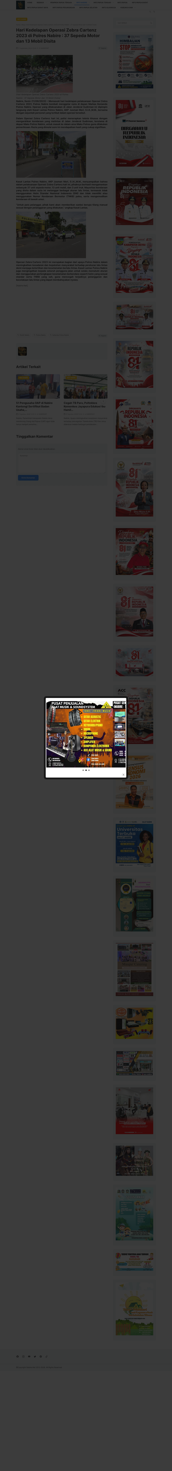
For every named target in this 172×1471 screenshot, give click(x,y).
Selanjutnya (122, 734)
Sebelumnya (49, 734)
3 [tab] (89, 770)
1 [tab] (83, 770)
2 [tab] (86, 770)
